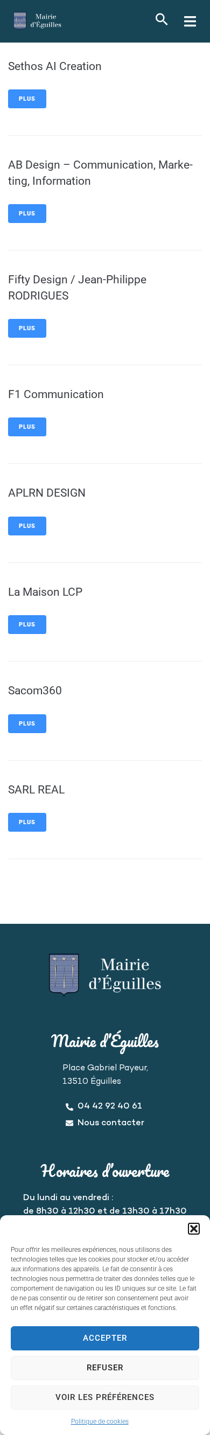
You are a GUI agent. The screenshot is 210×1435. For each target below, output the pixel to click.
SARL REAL (36, 789)
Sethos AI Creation (55, 66)
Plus (27, 98)
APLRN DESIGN (47, 492)
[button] (193, 1228)
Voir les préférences (105, 1397)
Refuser (105, 1368)
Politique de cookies (100, 1421)
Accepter (105, 1338)
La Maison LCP (45, 592)
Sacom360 (35, 690)
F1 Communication (56, 394)
